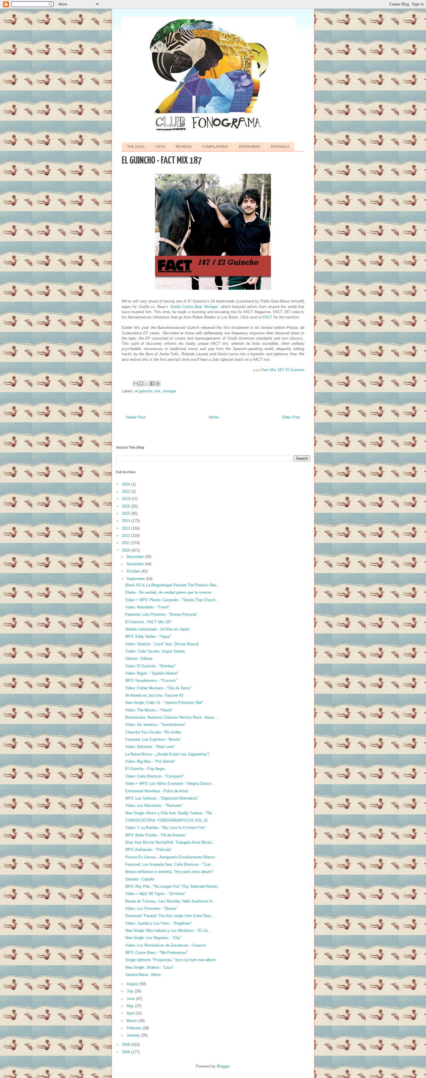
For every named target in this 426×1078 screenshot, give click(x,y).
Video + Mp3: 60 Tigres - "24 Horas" (155, 894)
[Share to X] (147, 383)
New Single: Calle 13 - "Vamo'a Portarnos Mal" (164, 702)
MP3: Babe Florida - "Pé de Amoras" (156, 835)
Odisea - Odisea (138, 658)
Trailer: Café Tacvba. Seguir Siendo (155, 651)
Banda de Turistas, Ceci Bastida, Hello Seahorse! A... (170, 901)
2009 (126, 1044)
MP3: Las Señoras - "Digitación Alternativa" (161, 798)
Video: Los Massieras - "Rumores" (154, 805)
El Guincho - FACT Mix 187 (148, 622)
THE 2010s (136, 147)
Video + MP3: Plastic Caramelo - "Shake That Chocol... (172, 600)
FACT (267, 317)
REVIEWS (184, 147)
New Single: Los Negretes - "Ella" (153, 938)
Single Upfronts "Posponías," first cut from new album (170, 960)
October (134, 571)
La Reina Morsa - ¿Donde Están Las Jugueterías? (167, 754)
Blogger (223, 1066)
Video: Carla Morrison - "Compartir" (154, 776)
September (136, 579)
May (131, 1006)
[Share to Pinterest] (158, 383)
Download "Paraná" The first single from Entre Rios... (169, 916)
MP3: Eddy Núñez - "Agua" (148, 636)
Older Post (291, 417)
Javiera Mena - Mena (143, 974)
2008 (126, 1052)
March (132, 1021)
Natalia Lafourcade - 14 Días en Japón (157, 629)
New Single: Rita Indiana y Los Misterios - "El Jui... (168, 930)
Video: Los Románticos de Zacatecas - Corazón (165, 945)
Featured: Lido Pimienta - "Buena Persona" (161, 614)
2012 (126, 535)
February (135, 1028)
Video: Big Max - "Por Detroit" (150, 761)
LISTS (160, 147)
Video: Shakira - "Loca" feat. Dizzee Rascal (162, 644)
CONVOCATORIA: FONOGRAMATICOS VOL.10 (166, 820)
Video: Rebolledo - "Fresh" (147, 607)
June (131, 999)
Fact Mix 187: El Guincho (282, 370)
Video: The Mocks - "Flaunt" (149, 710)
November (136, 564)
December (136, 557)
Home (214, 417)
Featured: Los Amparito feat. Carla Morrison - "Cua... (169, 864)
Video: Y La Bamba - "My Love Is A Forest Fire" (165, 827)
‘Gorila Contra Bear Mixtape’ (194, 307)
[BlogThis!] (141, 383)
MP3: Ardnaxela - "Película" (148, 849)
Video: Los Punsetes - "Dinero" (151, 908)
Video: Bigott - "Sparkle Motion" (152, 673)
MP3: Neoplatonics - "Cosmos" (151, 680)
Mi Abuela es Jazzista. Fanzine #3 (154, 695)
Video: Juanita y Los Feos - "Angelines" (158, 923)
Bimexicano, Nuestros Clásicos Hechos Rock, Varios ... (172, 717)
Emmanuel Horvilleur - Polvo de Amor (156, 791)
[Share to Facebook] (152, 383)
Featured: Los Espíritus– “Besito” (153, 739)
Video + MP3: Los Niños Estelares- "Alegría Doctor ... (170, 783)
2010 (126, 550)
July (131, 991)
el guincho (143, 391)
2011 (126, 543)
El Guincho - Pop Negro (145, 769)
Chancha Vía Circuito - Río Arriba (153, 732)
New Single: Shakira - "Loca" (149, 967)
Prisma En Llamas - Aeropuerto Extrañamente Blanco (170, 857)
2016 (126, 506)
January (134, 1035)
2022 (126, 491)
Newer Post (135, 417)
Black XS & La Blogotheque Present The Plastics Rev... (172, 585)
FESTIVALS (280, 147)
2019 (126, 499)
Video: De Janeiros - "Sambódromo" (155, 724)
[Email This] (136, 383)
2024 (126, 484)
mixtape (169, 391)
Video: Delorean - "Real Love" (150, 746)
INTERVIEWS (249, 147)
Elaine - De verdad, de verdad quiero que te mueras (168, 592)
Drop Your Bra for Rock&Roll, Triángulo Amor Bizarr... (170, 842)
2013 (126, 528)
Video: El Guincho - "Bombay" (150, 666)
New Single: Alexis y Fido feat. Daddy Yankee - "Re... (170, 813)
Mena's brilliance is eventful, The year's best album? (169, 871)
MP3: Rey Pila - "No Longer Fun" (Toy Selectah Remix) (171, 886)
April (131, 1013)
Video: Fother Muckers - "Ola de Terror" (158, 688)
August (133, 984)
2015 (126, 513)
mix (157, 391)
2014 (126, 521)
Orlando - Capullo (139, 879)
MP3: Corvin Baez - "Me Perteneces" (156, 952)
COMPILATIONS (215, 147)
